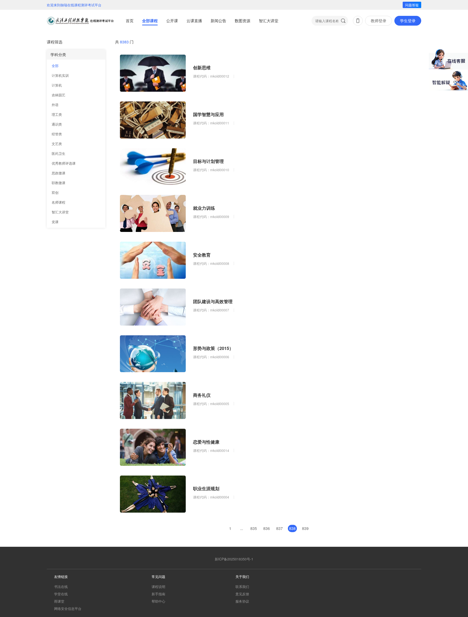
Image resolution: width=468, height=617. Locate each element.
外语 (55, 104)
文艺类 (57, 143)
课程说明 (158, 586)
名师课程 (58, 202)
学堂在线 (61, 593)
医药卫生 (58, 153)
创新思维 (202, 67)
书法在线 (61, 586)
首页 (130, 20)
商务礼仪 (202, 395)
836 (266, 528)
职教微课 (58, 182)
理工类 (57, 114)
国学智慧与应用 (208, 114)
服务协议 (242, 601)
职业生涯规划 (206, 488)
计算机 (57, 85)
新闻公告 (218, 20)
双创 (55, 192)
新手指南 (158, 593)
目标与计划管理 (208, 161)
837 (279, 528)
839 (305, 528)
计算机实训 (60, 75)
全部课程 (150, 20)
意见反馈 (242, 593)
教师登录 (378, 20)
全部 (55, 65)
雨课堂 (59, 601)
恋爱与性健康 (206, 442)
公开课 (172, 20)
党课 (55, 221)
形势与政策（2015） (213, 348)
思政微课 (58, 172)
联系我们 (242, 586)
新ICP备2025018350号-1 (234, 559)
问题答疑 (412, 4)
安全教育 (202, 255)
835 (253, 528)
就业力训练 (204, 208)
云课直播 (194, 20)
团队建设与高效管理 (213, 301)
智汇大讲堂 (268, 20)
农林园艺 (58, 94)
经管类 (57, 133)
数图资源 (242, 20)
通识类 (57, 124)
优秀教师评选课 (64, 163)
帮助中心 (158, 601)
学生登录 (408, 20)
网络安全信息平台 (67, 608)
